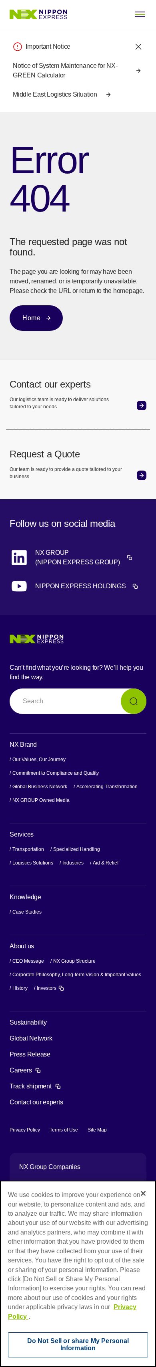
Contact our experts (36, 1102)
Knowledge (25, 897)
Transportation (28, 849)
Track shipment (35, 1086)
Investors (50, 988)
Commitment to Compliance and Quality (55, 773)
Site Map (97, 1130)
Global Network (31, 1038)
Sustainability (28, 1022)
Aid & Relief (105, 863)
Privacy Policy (25, 1130)
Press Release (30, 1054)
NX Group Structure (74, 961)
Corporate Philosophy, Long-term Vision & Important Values (76, 974)
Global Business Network (39, 786)
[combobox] (78, 701)
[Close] (143, 1193)
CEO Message (28, 961)
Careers (25, 1070)
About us (22, 946)
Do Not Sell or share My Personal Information (78, 1344)
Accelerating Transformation (107, 786)
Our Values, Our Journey (39, 759)
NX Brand (23, 744)
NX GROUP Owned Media (41, 800)
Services (22, 834)
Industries (73, 863)
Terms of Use (64, 1130)
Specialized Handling (76, 849)
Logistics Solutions (32, 863)
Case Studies (27, 912)
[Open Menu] (140, 14)
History (20, 988)
